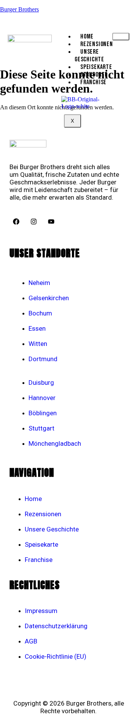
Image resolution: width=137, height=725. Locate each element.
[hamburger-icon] (120, 36)
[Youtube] (51, 221)
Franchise (93, 82)
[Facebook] (16, 221)
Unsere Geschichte (89, 55)
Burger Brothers (19, 9)
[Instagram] (33, 221)
